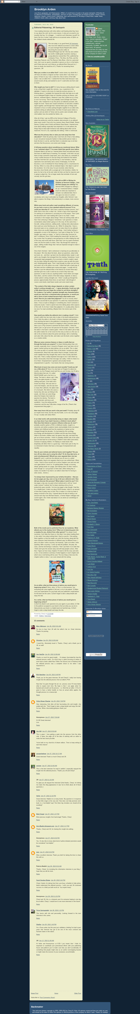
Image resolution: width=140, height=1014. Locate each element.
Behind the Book (92, 346)
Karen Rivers (91, 546)
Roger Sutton (91, 488)
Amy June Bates (92, 502)
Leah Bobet (91, 564)
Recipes (90, 422)
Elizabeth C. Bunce (93, 524)
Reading (90, 419)
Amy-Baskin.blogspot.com (45, 826)
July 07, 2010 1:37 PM (52, 814)
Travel (89, 454)
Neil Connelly (91, 586)
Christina (39, 640)
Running (90, 435)
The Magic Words (93, 449)
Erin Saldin (90, 535)
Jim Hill (39, 731)
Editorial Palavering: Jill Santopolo (49, 28)
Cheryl (100, 28)
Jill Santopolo (73, 43)
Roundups (90, 432)
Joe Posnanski (92, 480)
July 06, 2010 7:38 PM (58, 701)
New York (90, 394)
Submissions (91, 443)
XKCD (89, 496)
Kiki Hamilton (41, 674)
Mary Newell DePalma (94, 577)
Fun (88, 373)
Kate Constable (92, 548)
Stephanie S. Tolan (93, 596)
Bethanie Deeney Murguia (95, 508)
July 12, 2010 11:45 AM (46, 940)
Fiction (89, 367)
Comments (91, 615)
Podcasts (90, 400)
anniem (38, 766)
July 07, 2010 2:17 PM (62, 826)
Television (90, 446)
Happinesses (91, 378)
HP (88, 381)
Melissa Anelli (91, 485)
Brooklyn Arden (45, 9)
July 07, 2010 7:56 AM (52, 717)
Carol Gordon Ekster (43, 880)
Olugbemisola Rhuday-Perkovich (97, 588)
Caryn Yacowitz (92, 513)
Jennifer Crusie (92, 477)
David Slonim (91, 519)
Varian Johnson (92, 602)
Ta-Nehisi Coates (92, 490)
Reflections (90, 424)
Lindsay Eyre (91, 567)
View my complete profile (96, 56)
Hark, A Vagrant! (92, 471)
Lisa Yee (90, 569)
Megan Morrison (92, 580)
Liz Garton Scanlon (93, 572)
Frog (88, 370)
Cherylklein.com (92, 111)
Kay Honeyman (92, 554)
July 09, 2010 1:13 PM (57, 910)
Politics (89, 405)
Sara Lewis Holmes (93, 591)
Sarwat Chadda (92, 594)
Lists (88, 389)
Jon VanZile (40, 654)
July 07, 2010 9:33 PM (47, 852)
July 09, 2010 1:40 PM (49, 924)
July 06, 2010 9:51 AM (54, 626)
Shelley (38, 924)
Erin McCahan (91, 532)
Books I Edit (91, 349)
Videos (89, 457)
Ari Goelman (91, 505)
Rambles (90, 416)
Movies (89, 392)
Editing (41, 616)
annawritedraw (41, 754)
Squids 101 (90, 440)
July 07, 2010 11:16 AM (46, 780)
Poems (89, 403)
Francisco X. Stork (93, 538)
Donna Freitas (91, 521)
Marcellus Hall (91, 575)
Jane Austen (91, 386)
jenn (37, 852)
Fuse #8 (90, 469)
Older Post (77, 993)
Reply (38, 634)
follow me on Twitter (102, 119)
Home (56, 993)
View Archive (97, 337)
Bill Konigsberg (92, 511)
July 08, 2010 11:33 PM (52, 896)
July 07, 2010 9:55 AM (49, 731)
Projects (90, 408)
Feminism (90, 365)
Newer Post (34, 993)
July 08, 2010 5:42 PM (58, 880)
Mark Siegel (40, 814)
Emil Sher (90, 527)
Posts (90, 612)
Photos (89, 397)
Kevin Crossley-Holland (94, 561)
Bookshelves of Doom (94, 466)
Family (89, 359)
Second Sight (91, 438)
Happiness (90, 376)
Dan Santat (90, 516)
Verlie (38, 796)
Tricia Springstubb (42, 910)
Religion (89, 427)
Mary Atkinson (41, 626)
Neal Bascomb (92, 583)
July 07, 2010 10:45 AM (49, 766)
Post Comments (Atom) (47, 997)
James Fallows (92, 474)
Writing (89, 459)
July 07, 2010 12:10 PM (48, 796)
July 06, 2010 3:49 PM (53, 674)
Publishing (90, 411)
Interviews (48, 616)
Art (88, 343)
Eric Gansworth (92, 530)
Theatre (89, 451)
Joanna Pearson (92, 540)
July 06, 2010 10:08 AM (52, 654)
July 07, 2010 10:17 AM (54, 754)
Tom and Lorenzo (92, 493)
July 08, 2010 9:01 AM (54, 866)
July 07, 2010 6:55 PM (52, 838)
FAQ (88, 362)
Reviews (90, 430)
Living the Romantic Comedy (96, 482)
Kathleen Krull (91, 551)
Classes (90, 351)
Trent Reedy (91, 599)
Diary (89, 354)
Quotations (90, 413)
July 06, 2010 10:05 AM (50, 640)
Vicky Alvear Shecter (43, 701)
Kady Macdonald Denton (95, 543)
